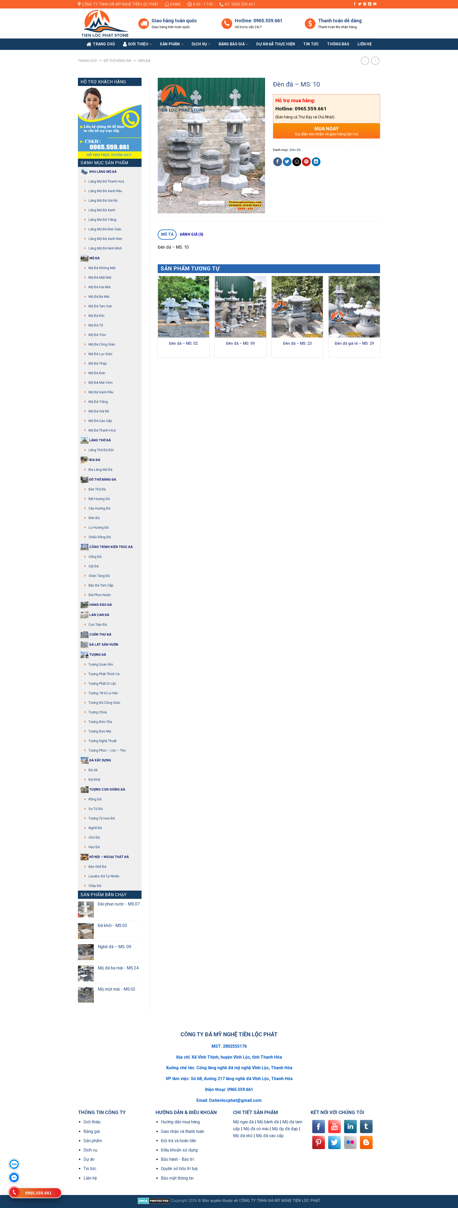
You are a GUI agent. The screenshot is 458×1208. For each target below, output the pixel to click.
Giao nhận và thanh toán (182, 1131)
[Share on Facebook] (277, 161)
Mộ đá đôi (96, 316)
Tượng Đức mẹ (100, 731)
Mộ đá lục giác (100, 354)
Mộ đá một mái (100, 277)
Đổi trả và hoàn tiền (178, 1140)
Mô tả (167, 234)
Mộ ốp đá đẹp (285, 1128)
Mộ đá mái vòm (101, 383)
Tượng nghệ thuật (103, 741)
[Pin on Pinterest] (306, 161)
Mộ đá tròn (97, 335)
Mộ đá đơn (97, 373)
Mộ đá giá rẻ (99, 411)
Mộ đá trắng (98, 402)
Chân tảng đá (99, 576)
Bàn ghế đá (97, 867)
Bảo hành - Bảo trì (177, 1159)
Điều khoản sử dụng (179, 1150)
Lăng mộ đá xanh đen (105, 239)
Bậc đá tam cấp (101, 585)
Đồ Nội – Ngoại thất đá (109, 857)
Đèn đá (144, 61)
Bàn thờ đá (97, 489)
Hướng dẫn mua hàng (180, 1121)
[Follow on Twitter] (359, 4)
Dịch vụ (199, 44)
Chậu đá (95, 886)
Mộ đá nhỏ (243, 1135)
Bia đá (94, 460)
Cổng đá (95, 557)
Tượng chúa (98, 712)
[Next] (380, 318)
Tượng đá (97, 655)
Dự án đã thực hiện (275, 44)
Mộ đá (94, 258)
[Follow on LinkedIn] (369, 4)
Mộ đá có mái (255, 1128)
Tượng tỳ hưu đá (102, 818)
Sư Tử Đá (96, 809)
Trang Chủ (104, 44)
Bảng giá (91, 1131)
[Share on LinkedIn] (316, 161)
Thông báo (338, 44)
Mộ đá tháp (98, 363)
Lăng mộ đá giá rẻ (103, 200)
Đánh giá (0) (191, 234)
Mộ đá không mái (102, 268)
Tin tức (311, 44)
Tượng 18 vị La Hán (103, 693)
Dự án (88, 1159)
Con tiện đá (98, 625)
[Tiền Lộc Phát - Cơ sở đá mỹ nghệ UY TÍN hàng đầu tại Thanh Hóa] (104, 23)
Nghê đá (95, 828)
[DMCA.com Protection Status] (154, 1200)
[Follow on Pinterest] (364, 4)
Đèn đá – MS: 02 (183, 343)
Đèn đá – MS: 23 (297, 343)
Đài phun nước (100, 595)
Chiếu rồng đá (100, 537)
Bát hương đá (99, 499)
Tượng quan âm (101, 664)
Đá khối (94, 780)
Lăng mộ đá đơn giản (105, 229)
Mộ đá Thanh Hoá (102, 430)
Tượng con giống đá (107, 789)
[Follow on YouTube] (374, 4)
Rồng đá (95, 799)
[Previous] (158, 318)
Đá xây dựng (100, 760)
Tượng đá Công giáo (104, 703)
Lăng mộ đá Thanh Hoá (106, 181)
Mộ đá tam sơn (100, 306)
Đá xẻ (93, 770)
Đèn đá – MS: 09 (240, 343)
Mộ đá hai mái (100, 287)
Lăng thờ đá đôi (101, 450)
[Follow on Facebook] (354, 4)
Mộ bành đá (268, 1121)
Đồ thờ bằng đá (117, 61)
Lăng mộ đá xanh (102, 210)
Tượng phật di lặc (102, 683)
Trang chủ (87, 61)
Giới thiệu (91, 1121)
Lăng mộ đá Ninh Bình (105, 248)
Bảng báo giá (232, 44)
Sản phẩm (170, 44)
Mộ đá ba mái (99, 297)
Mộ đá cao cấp (100, 421)
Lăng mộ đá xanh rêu (105, 191)
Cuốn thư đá (100, 634)
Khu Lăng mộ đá (103, 172)
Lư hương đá (99, 527)
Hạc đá (94, 847)
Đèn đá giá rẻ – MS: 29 (354, 343)
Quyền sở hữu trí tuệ (179, 1168)
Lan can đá (99, 615)
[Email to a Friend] (296, 161)
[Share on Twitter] (287, 161)
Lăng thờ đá (100, 440)
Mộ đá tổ (96, 325)
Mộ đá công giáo (102, 344)
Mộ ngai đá (243, 1121)
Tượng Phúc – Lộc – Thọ (107, 750)
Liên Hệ (365, 44)
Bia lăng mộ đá (100, 470)
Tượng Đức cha (100, 722)
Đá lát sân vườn (103, 644)
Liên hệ (90, 1178)
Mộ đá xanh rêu (101, 392)
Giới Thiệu (138, 44)
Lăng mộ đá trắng (102, 220)
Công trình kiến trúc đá (111, 547)
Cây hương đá (99, 508)
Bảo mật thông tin (177, 1178)
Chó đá (94, 837)
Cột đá (94, 566)
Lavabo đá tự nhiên (104, 876)
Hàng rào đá (100, 605)
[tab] (167, 235)
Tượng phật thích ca (104, 674)
